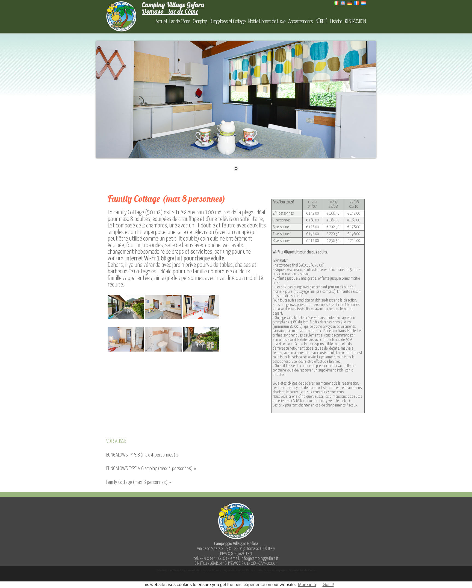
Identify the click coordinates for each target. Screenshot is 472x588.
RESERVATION (355, 21)
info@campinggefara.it (260, 558)
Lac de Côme (179, 21)
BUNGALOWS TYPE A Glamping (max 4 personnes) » (151, 468)
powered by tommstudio (185, 570)
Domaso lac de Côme (302, 570)
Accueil (161, 21)
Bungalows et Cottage (228, 21)
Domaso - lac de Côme (173, 8)
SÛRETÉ (321, 21)
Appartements (300, 21)
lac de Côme (211, 570)
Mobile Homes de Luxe (266, 21)
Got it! (328, 584)
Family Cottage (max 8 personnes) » (138, 482)
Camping (200, 21)
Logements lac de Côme (238, 570)
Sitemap (162, 570)
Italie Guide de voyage (271, 570)
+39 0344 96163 (213, 558)
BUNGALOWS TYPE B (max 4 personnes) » (142, 455)
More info (307, 584)
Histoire (336, 21)
